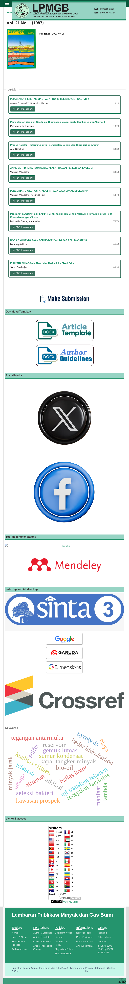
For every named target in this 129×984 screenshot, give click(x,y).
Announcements (85, 945)
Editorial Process (42, 941)
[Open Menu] (6, 3)
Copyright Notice (63, 932)
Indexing (102, 932)
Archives (21, 12)
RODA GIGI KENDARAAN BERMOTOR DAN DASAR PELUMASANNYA (49, 240)
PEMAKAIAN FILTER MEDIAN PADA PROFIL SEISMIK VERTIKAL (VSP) (49, 99)
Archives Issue (19, 949)
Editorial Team (83, 932)
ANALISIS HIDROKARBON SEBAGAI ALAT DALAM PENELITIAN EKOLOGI (51, 167)
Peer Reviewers (84, 937)
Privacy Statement (95, 968)
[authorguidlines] (64, 366)
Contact (102, 941)
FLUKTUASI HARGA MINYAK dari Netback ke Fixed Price (42, 263)
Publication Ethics (85, 941)
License (59, 937)
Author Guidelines (42, 932)
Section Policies (63, 953)
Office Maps (104, 937)
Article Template (41, 937)
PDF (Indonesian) (24, 109)
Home (9, 12)
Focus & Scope (20, 937)
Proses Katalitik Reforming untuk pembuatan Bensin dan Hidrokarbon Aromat (54, 145)
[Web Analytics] (56, 902)
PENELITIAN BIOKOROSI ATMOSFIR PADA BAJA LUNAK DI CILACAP (49, 190)
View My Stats (70, 902)
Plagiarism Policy (64, 949)
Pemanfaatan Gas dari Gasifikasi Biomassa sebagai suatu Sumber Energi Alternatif (57, 122)
